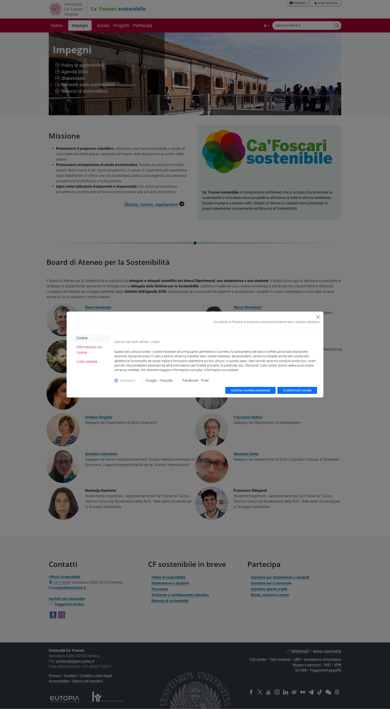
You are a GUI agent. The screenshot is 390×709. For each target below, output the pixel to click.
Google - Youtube (159, 380)
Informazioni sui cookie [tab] (89, 350)
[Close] (318, 317)
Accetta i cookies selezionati (250, 390)
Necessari (127, 380)
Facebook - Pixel (196, 380)
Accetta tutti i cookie (297, 390)
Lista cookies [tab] (87, 361)
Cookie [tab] (82, 338)
